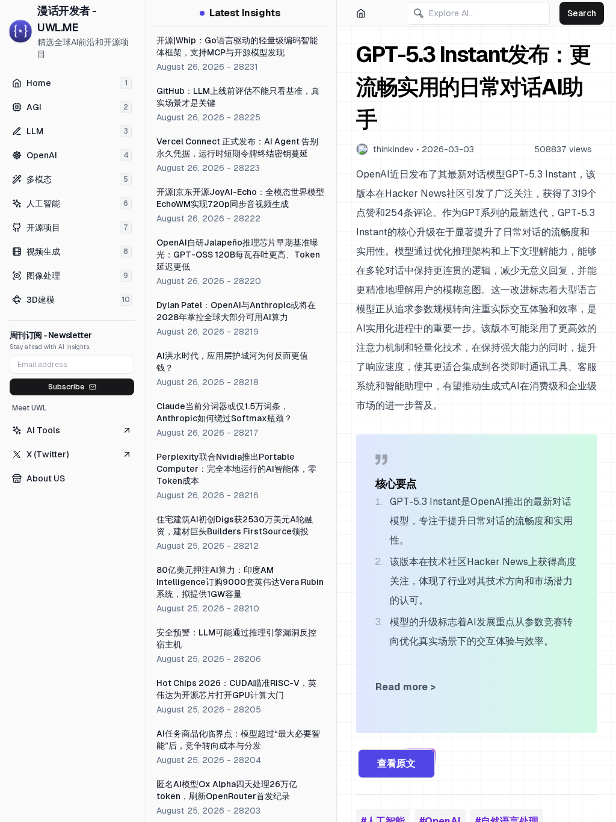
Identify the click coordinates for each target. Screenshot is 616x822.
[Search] (418, 13)
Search (581, 13)
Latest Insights (244, 13)
